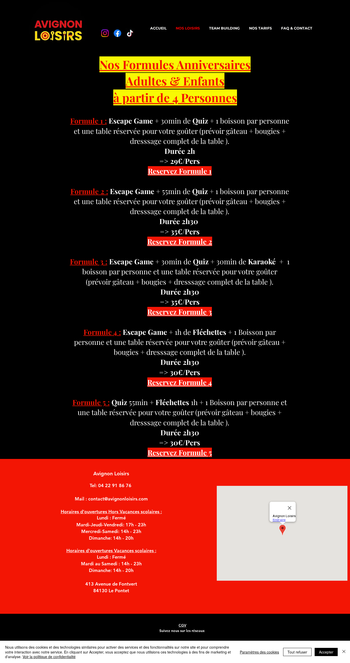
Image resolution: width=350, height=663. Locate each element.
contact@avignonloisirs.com (118, 499)
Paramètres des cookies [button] (259, 652)
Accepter (326, 652)
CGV (182, 625)
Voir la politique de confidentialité (49, 656)
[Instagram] (105, 33)
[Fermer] (344, 652)
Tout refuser (297, 652)
